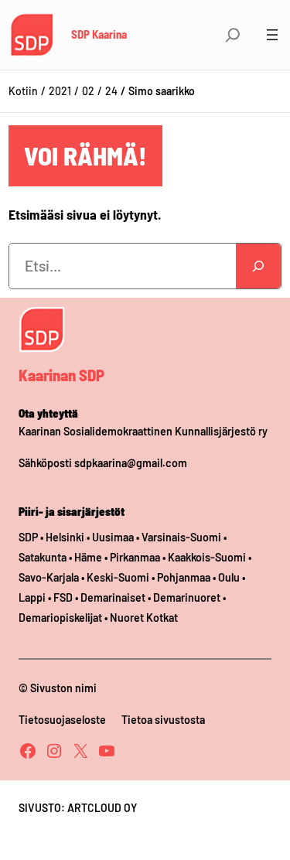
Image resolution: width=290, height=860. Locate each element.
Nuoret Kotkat (144, 617)
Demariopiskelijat (60, 617)
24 (111, 90)
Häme (89, 557)
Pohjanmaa (185, 577)
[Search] (258, 266)
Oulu (229, 577)
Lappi (32, 597)
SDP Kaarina (99, 34)
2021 (60, 90)
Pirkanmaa (135, 557)
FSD (63, 597)
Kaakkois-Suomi (207, 557)
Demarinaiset (112, 597)
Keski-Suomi (118, 577)
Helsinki (66, 537)
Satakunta (43, 557)
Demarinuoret (186, 597)
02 (88, 90)
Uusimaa (113, 537)
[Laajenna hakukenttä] (232, 34)
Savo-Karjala (49, 577)
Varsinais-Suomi (181, 537)
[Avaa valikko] (272, 35)
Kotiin (23, 90)
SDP (28, 537)
